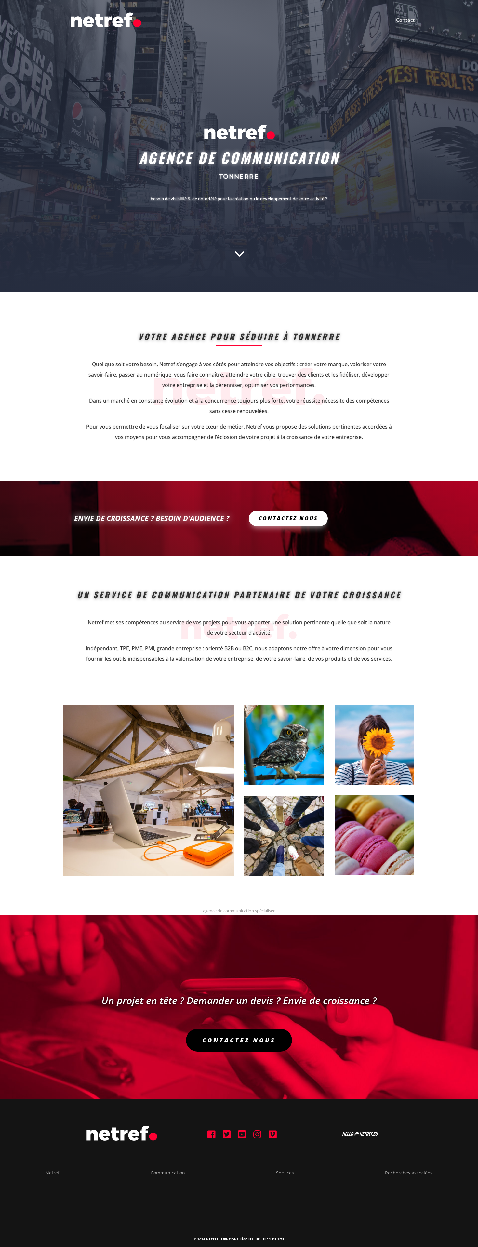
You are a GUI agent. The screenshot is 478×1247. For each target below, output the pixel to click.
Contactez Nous (288, 518)
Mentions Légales (237, 1239)
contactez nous (239, 1040)
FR (258, 1239)
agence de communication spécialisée (239, 911)
